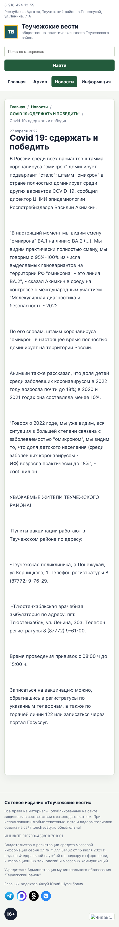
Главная (16, 81)
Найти (59, 65)
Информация (96, 81)
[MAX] (22, 896)
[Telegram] (9, 896)
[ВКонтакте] (46, 896)
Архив (40, 81)
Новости (64, 81)
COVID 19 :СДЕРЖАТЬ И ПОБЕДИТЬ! (45, 113)
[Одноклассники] (34, 896)
